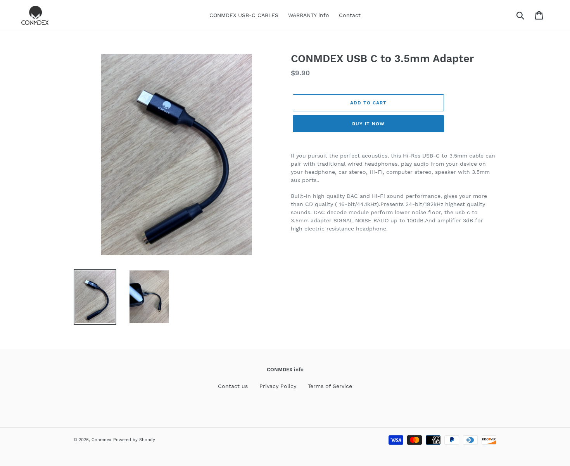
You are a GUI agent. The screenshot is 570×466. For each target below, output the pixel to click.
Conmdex (101, 439)
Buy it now (368, 123)
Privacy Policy (277, 386)
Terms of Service (330, 386)
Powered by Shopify (134, 439)
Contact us (233, 386)
